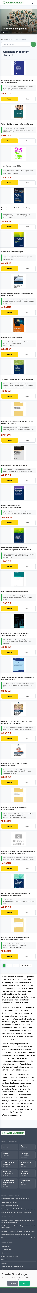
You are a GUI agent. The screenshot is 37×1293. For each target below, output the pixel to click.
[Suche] (33, 44)
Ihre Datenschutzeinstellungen (13, 1266)
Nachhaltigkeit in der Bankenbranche (14, 465)
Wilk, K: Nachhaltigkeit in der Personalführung (17, 124)
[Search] (31, 3)
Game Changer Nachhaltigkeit (11, 166)
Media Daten (7, 1270)
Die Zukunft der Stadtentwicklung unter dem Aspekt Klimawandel (18, 1226)
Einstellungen (18, 1279)
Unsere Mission (8, 1253)
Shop (27, 99)
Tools (5, 1263)
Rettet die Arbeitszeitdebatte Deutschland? (15, 1198)
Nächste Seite (25, 965)
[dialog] (18, 1278)
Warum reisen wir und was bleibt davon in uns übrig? (18, 1238)
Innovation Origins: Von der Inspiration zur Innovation (18, 1231)
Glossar (5, 1260)
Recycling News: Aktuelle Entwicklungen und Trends (18, 1209)
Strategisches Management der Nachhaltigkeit (17, 379)
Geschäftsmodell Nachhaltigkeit (12, 252)
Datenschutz (7, 1249)
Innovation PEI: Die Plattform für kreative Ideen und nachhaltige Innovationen (17, 1221)
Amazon (10, 99)
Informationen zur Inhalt (10, 1256)
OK (24, 1283)
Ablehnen (13, 1283)
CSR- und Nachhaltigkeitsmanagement (14, 591)
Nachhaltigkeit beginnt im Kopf (11, 337)
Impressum (6, 1246)
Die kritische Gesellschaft (9, 1205)
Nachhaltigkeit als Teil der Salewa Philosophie (16, 1212)
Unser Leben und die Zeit (9, 1202)
